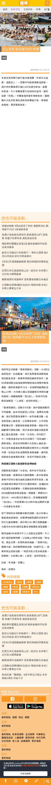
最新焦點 (6, 717)
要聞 (14, 717)
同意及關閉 (25, 773)
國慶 (16, 591)
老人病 (15, 741)
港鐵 (25, 586)
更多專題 (36, 741)
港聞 (4, 57)
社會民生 (8, 582)
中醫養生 (40, 734)
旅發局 (26, 591)
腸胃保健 (29, 737)
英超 (6, 591)
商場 (16, 586)
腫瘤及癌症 (7, 737)
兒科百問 (40, 737)
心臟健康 (19, 737)
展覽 (6, 586)
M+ (36, 591)
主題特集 (28, 9)
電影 (39, 582)
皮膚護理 (25, 741)
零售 (29, 582)
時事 (38, 9)
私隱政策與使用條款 (30, 765)
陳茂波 (36, 586)
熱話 (21, 717)
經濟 (20, 582)
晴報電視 (15, 9)
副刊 (46, 9)
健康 (5, 9)
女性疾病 (6, 741)
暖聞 (27, 717)
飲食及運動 (18, 734)
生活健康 (29, 734)
